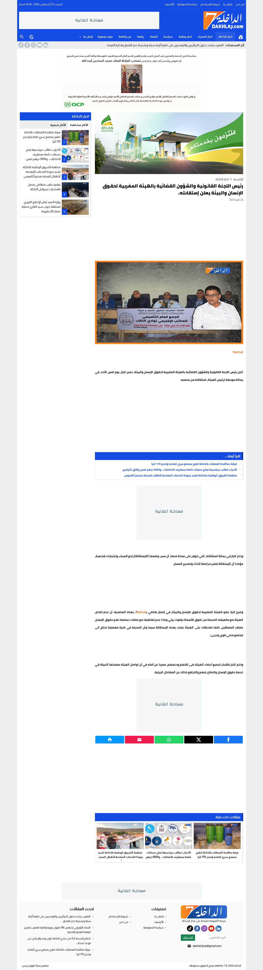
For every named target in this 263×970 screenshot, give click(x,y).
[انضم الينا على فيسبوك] (27, 45)
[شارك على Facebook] (228, 739)
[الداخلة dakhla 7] (201, 20)
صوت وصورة (105, 36)
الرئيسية (240, 36)
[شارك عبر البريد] (139, 739)
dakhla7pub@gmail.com (207, 946)
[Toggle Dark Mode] (31, 36)
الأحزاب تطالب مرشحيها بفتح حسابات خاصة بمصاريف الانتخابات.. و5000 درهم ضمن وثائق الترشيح (180, 469)
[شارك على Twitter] (198, 739)
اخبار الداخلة (225, 36)
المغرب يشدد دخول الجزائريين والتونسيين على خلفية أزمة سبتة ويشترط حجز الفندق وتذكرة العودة (165, 45)
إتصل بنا (227, 4)
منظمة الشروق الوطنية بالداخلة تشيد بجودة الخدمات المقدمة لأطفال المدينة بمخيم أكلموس (180, 475)
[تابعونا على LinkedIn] (45, 45)
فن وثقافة (125, 36)
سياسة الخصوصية (187, 4)
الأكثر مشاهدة (79, 125)
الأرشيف (169, 4)
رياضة (140, 36)
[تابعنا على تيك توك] (21, 45)
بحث (21, 36)
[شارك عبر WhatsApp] (169, 739)
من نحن (240, 4)
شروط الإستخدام (210, 4)
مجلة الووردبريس (31, 965)
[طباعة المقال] (109, 739)
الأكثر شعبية (58, 125)
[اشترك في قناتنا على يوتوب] (39, 45)
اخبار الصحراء (205, 36)
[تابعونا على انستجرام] (33, 45)
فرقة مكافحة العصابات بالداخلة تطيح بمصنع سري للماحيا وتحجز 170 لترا (194, 463)
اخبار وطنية (185, 36)
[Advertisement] (169, 231)
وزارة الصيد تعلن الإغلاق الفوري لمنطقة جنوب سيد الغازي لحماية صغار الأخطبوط (41, 206)
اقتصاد (154, 36)
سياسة (168, 36)
